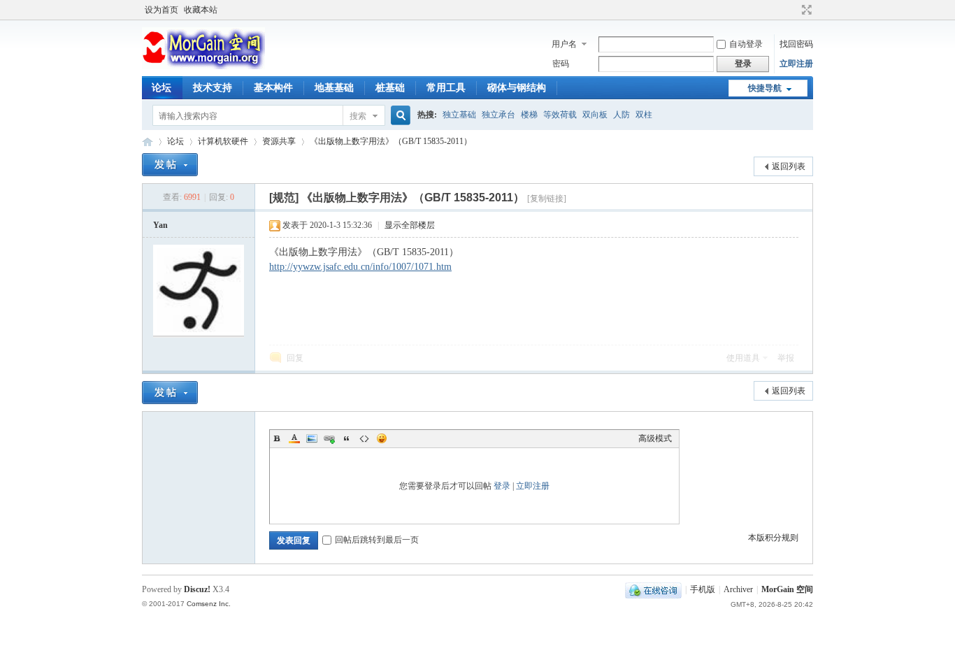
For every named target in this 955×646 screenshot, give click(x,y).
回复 (295, 358)
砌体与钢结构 (516, 87)
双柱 (644, 115)
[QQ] (653, 589)
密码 (560, 64)
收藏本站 (200, 10)
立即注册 (796, 64)
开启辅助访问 (793, 9)
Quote (347, 438)
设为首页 (161, 10)
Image (312, 438)
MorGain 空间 (147, 141)
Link (329, 438)
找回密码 (796, 44)
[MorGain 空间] (203, 66)
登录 (502, 486)
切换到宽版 (805, 9)
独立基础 (459, 115)
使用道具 (743, 358)
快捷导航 (765, 88)
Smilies (382, 438)
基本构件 (273, 87)
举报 (785, 358)
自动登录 (746, 44)
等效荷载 (560, 115)
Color (294, 438)
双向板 (595, 115)
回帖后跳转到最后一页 (377, 540)
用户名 (564, 44)
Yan (160, 225)
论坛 (161, 87)
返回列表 (788, 166)
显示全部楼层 (410, 225)
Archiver (738, 589)
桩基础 (390, 87)
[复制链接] (546, 198)
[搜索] (398, 116)
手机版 (702, 589)
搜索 (358, 116)
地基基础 (334, 87)
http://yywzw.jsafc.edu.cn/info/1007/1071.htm (360, 266)
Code (364, 438)
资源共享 (279, 141)
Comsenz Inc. (209, 604)
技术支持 (212, 87)
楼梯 (529, 115)
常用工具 (446, 87)
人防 (621, 115)
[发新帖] (170, 164)
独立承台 (498, 115)
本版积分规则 (773, 538)
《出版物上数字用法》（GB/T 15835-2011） (391, 141)
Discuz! (197, 589)
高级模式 (655, 438)
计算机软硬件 (223, 141)
